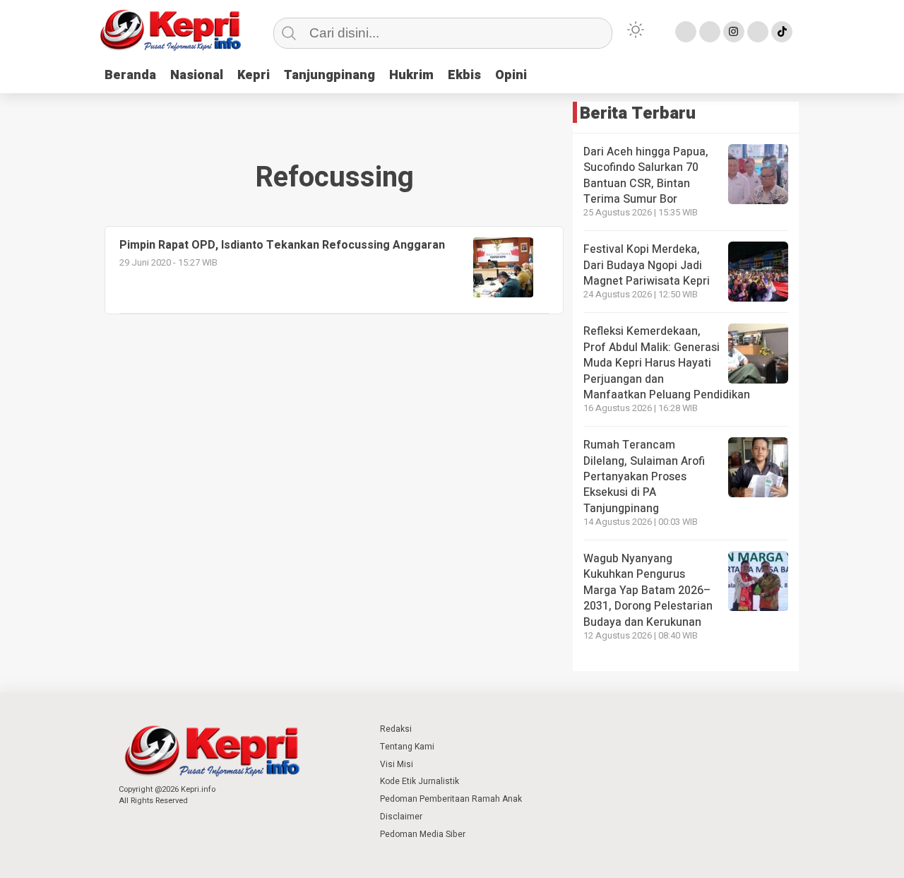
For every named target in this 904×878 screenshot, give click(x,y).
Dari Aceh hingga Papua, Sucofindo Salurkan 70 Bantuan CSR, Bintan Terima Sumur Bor (645, 175)
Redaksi (396, 729)
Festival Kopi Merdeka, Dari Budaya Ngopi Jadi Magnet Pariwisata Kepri (646, 265)
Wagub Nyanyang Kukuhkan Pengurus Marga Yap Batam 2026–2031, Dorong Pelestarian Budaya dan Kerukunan (648, 590)
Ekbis (464, 75)
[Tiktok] (781, 31)
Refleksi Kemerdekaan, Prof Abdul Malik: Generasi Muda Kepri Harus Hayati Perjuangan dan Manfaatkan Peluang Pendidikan (666, 363)
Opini (511, 75)
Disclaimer (401, 816)
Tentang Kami (407, 746)
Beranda (130, 75)
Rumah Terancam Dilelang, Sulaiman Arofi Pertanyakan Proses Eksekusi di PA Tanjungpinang (644, 477)
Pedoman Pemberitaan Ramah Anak (451, 799)
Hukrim (411, 75)
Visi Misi (396, 764)
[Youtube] (757, 31)
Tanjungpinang (329, 75)
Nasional (196, 75)
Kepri (253, 75)
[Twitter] (709, 31)
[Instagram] (733, 31)
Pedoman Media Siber (422, 834)
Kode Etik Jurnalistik (419, 781)
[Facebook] (685, 31)
